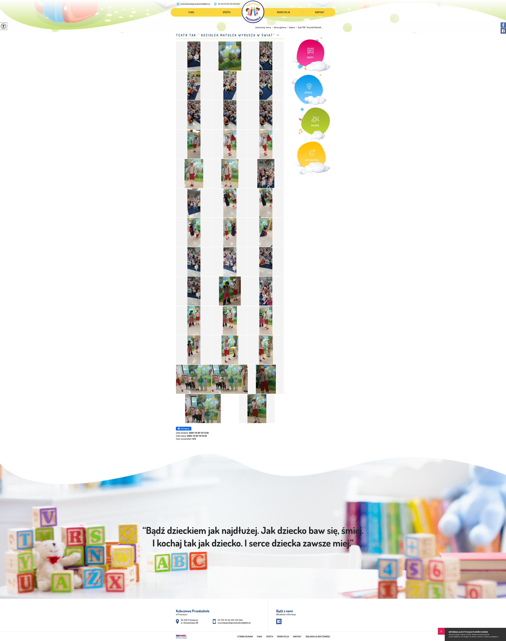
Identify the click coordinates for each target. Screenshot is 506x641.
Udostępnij (185, 429)
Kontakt (319, 12)
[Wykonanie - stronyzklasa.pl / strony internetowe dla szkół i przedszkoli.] (181, 637)
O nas (191, 12)
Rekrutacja (283, 12)
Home (268, 27)
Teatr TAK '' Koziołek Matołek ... (309, 27)
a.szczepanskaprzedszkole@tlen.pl (195, 4)
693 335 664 (237, 620)
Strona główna (279, 27)
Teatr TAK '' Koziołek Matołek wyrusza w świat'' (226, 35)
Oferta (226, 12)
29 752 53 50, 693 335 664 (229, 4)
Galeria (291, 27)
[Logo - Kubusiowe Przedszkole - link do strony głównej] (253, 12)
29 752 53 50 (224, 620)
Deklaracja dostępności (318, 636)
